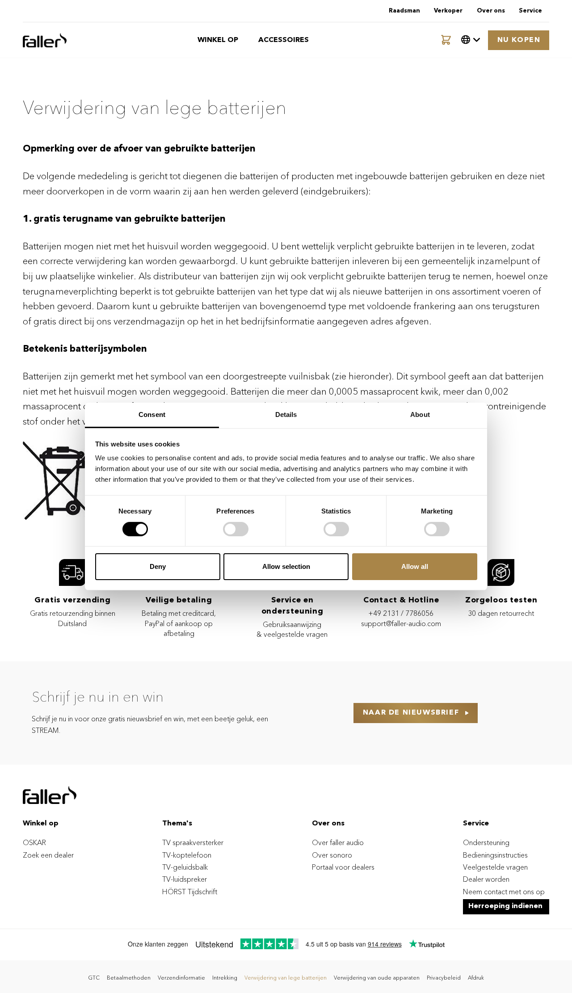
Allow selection (286, 566)
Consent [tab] (152, 414)
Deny (158, 566)
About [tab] (420, 414)
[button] (470, 40)
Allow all (414, 566)
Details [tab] (286, 414)
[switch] (235, 529)
